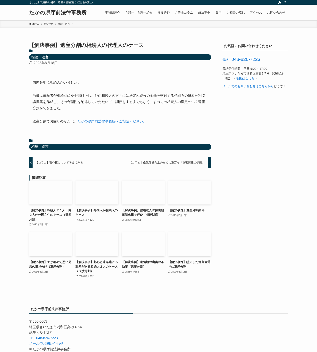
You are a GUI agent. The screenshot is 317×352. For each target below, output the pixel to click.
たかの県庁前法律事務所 (58, 12)
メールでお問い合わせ (46, 343)
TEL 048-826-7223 (43, 338)
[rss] (279, 2)
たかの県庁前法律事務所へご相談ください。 (111, 121)
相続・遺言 (40, 57)
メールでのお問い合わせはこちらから (248, 86)
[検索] (285, 2)
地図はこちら (245, 78)
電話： (241, 60)
